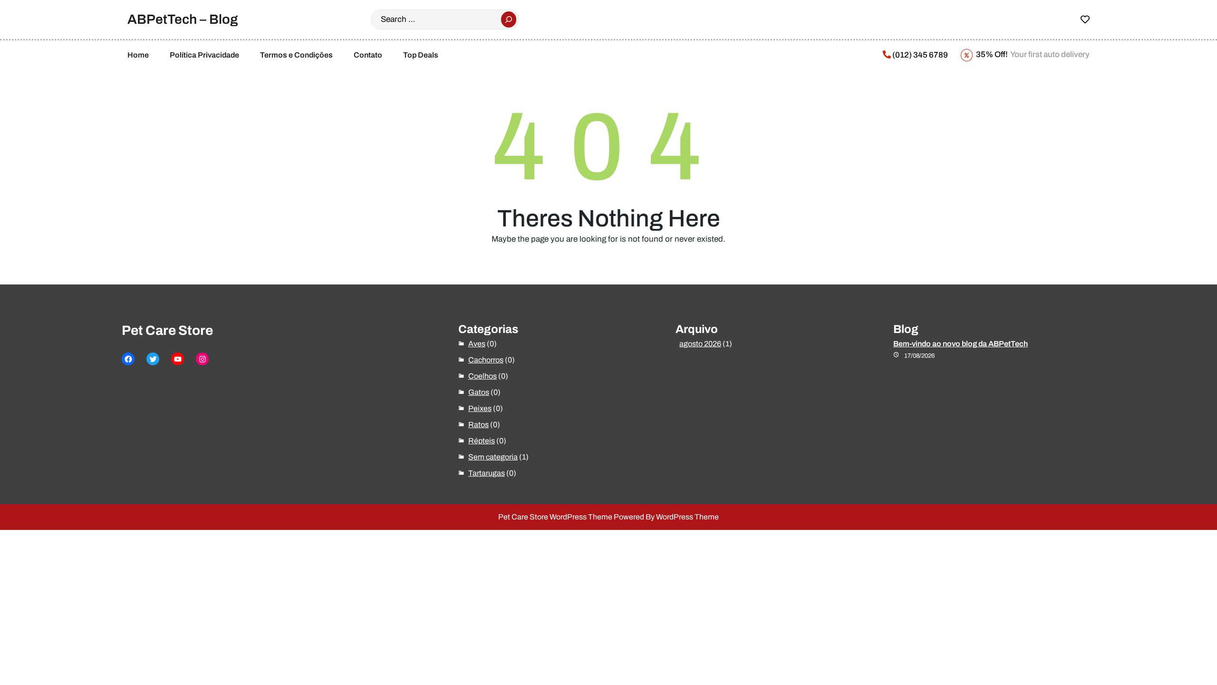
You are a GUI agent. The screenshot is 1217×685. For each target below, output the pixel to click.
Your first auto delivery (1032, 54)
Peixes (480, 408)
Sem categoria (493, 457)
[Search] (508, 19)
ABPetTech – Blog (182, 19)
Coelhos (482, 376)
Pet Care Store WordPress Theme (555, 517)
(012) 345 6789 (919, 54)
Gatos (478, 392)
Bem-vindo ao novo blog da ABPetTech (960, 344)
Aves (476, 344)
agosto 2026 (700, 344)
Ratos (478, 425)
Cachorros (485, 360)
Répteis (481, 441)
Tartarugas (486, 473)
